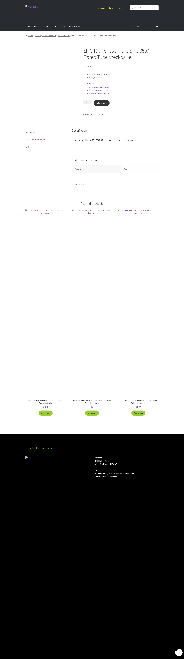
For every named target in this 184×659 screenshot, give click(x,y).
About (36, 26)
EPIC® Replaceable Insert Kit (45, 36)
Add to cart (102, 103)
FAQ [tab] (27, 147)
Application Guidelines (99, 87)
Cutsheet (93, 83)
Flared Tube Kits (64, 36)
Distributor (60, 26)
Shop (27, 26)
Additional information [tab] (35, 139)
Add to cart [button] (45, 413)
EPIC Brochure (75, 26)
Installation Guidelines (99, 90)
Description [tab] (30, 132)
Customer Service (115, 8)
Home (30, 36)
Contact (47, 26)
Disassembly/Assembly (99, 93)
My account (101, 8)
